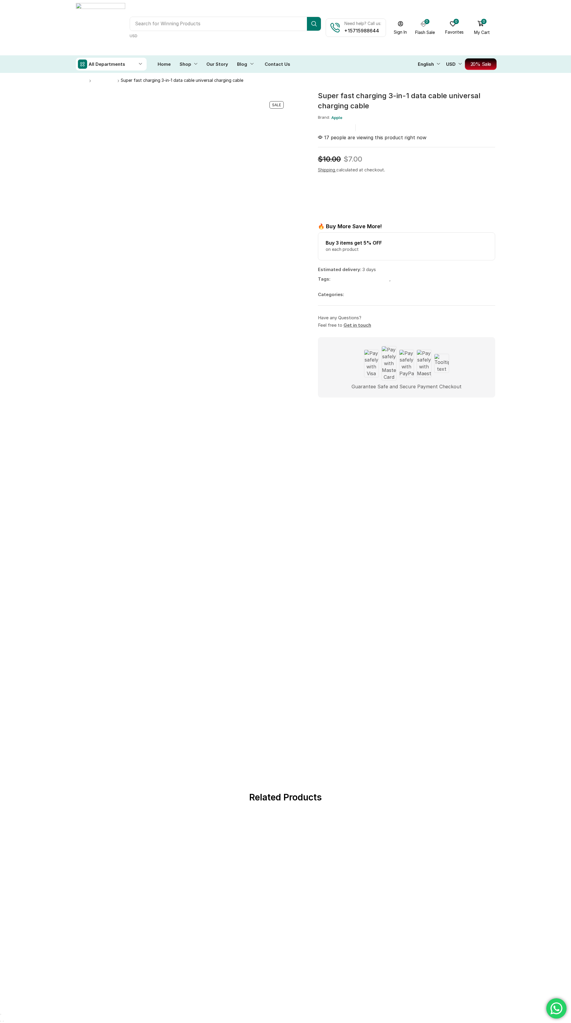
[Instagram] (459, 322)
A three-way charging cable (360, 279)
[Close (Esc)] (0, 780)
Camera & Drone (285, 680)
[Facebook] (445, 322)
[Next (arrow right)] (3, 787)
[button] (400, 27)
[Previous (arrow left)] (0, 787)
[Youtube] (474, 322)
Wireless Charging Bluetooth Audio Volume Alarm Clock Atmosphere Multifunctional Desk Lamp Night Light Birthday (115, 704)
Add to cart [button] (192, 658)
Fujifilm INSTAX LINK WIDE (285, 686)
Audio (86, 680)
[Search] (314, 24)
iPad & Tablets (455, 680)
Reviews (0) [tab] (134, 429)
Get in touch (357, 325)
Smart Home (370, 680)
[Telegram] (489, 322)
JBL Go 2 (455, 686)
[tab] (90, 431)
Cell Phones (104, 80)
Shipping (327, 170)
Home (81, 80)
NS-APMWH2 (370, 686)
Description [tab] (90, 429)
